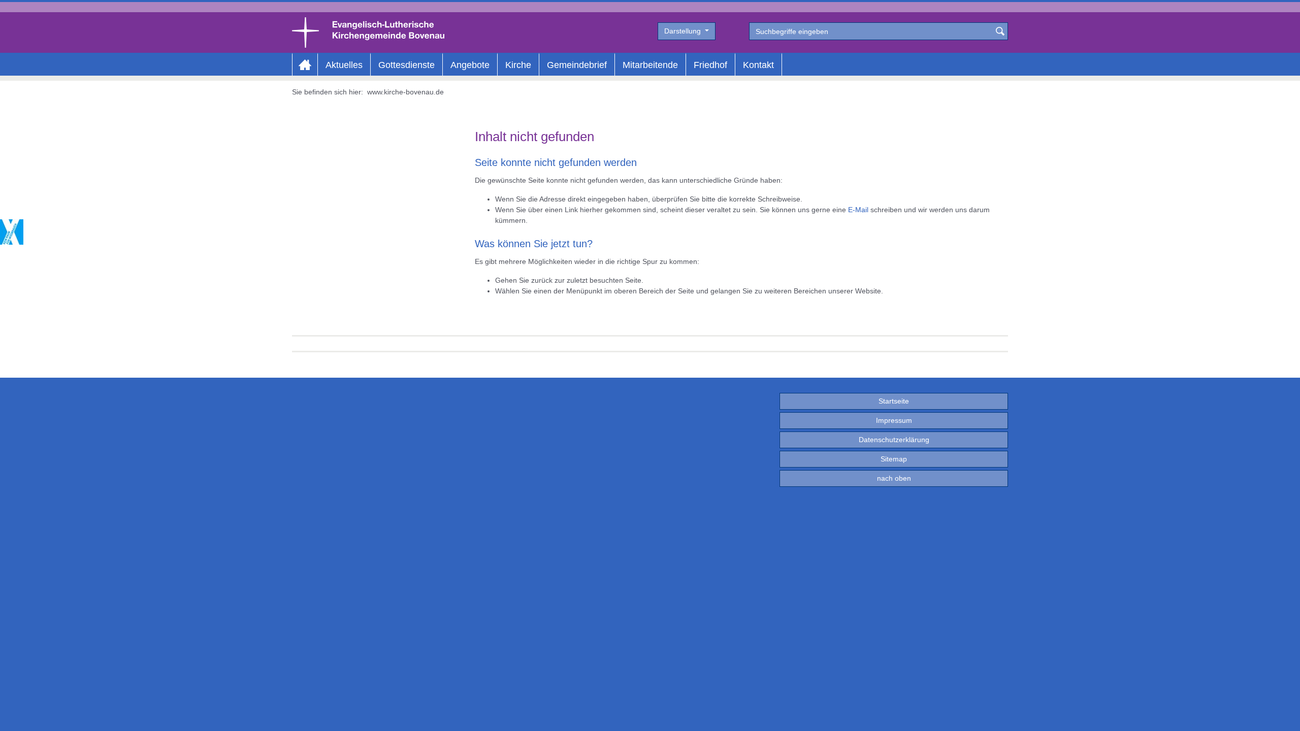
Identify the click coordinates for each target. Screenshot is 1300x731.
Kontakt (758, 65)
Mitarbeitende (650, 65)
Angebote (470, 65)
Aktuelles (344, 65)
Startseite (894, 401)
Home (304, 65)
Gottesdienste (406, 65)
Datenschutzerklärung (894, 440)
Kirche (518, 65)
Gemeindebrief (577, 65)
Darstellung (683, 31)
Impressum (894, 420)
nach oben (894, 478)
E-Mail (858, 210)
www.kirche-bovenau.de (405, 92)
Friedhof (710, 65)
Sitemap (894, 459)
